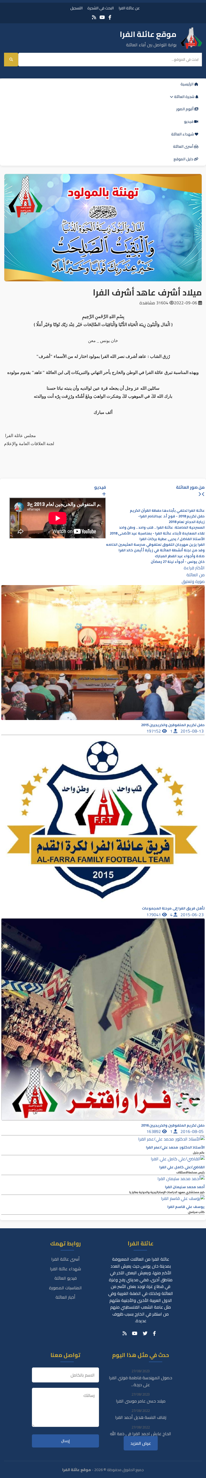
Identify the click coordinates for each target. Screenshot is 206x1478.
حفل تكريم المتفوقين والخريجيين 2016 (173, 1125)
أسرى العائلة (183, 146)
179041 (154, 915)
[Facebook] (109, 17)
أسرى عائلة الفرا (65, 1259)
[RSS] (94, 17)
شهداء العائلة (183, 134)
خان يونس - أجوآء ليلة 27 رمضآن (178, 561)
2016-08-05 (193, 1131)
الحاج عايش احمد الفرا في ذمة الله (140, 1434)
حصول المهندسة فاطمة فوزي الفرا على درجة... (140, 1381)
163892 (154, 1131)
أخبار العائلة (65, 1297)
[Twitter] (145, 1333)
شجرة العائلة (184, 96)
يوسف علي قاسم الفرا (186, 1206)
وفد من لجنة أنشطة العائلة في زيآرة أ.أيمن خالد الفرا (162, 550)
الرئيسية (187, 84)
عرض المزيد (140, 1443)
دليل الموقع (184, 159)
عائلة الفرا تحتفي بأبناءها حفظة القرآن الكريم (167, 510)
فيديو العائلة (65, 1278)
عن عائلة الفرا (129, 8)
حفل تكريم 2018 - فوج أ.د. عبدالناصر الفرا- (171, 516)
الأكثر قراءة (194, 568)
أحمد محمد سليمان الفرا (185, 1187)
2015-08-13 (193, 731)
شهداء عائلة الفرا (65, 1269)
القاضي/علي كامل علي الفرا (182, 1167)
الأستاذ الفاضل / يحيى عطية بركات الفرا (172, 539)
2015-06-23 (193, 915)
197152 (154, 731)
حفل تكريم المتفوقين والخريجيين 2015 (173, 725)
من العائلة (195, 575)
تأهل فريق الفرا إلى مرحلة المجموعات (173, 908)
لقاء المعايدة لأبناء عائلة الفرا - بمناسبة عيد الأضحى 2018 (157, 533)
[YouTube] (102, 17)
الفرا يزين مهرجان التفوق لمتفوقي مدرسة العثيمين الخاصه (155, 544)
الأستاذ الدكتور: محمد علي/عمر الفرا (175, 1147)
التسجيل (76, 8)
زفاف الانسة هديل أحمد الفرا (140, 1417)
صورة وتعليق (193, 581)
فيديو (189, 121)
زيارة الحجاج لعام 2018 (187, 521)
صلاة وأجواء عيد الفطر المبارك (180, 556)
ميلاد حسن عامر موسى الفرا (140, 1401)
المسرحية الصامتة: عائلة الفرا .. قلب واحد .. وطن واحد (162, 527)
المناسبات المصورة (65, 1288)
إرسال (65, 1441)
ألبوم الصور (185, 108)
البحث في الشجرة (100, 8)
